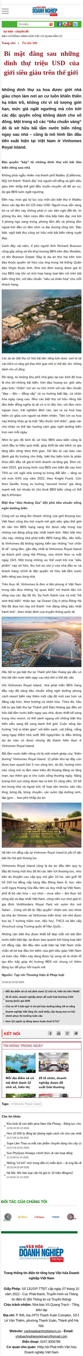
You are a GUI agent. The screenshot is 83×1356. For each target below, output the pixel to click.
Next (70, 1216)
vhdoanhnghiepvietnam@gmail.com (41, 1336)
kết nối (12, 1033)
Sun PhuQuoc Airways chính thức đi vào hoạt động (39, 1153)
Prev (8, 1216)
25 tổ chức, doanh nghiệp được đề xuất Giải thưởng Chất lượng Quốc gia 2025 (52, 1087)
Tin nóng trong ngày (23, 1046)
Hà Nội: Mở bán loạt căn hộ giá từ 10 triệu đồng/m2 (40, 1173)
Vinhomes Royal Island (26, 1104)
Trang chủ (8, 43)
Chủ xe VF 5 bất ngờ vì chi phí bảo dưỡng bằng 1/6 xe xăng (40, 1006)
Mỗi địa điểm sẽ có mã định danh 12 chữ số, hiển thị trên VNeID (42, 991)
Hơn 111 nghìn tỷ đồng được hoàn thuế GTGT (33, 1021)
